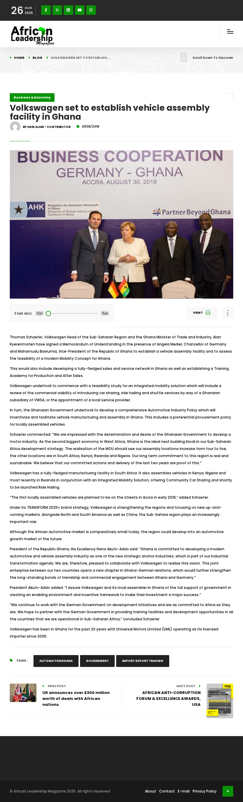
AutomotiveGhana (56, 661)
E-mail (184, 791)
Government (97, 661)
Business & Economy (32, 97)
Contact (167, 791)
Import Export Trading (142, 661)
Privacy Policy (205, 791)
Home (19, 57)
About (150, 791)
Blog (37, 57)
